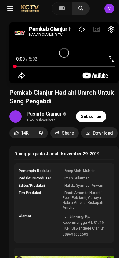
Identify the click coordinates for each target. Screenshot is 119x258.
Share (68, 133)
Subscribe (91, 116)
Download (103, 133)
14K (25, 133)
